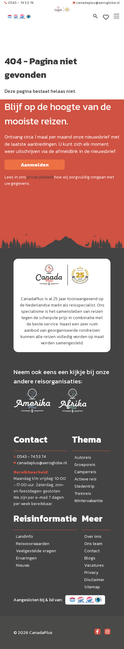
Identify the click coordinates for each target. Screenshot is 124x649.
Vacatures (94, 565)
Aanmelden (35, 164)
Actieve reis (85, 479)
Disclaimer (94, 580)
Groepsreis (84, 465)
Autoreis (82, 457)
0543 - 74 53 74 (20, 2)
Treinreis (82, 493)
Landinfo (24, 536)
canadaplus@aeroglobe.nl (97, 2)
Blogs (89, 558)
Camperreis (85, 472)
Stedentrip (84, 486)
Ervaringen (26, 558)
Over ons (92, 536)
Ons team (93, 544)
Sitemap (92, 587)
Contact (92, 551)
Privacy (91, 572)
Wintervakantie (88, 501)
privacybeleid (40, 177)
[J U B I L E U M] (62, 15)
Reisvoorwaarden (32, 544)
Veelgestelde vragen (36, 551)
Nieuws (22, 565)
